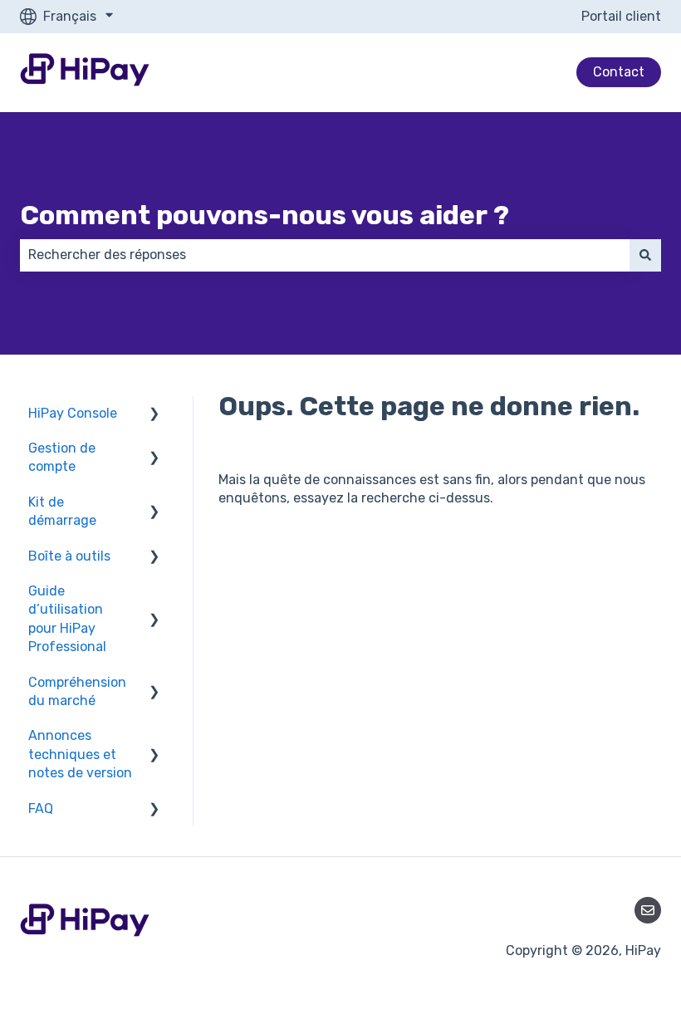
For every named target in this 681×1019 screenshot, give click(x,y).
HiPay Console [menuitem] (72, 413)
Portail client (621, 16)
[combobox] (325, 255)
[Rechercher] (645, 255)
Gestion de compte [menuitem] (62, 457)
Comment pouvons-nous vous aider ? (264, 215)
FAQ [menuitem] (40, 808)
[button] (154, 415)
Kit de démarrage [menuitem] (62, 511)
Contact (618, 72)
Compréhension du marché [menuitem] (77, 691)
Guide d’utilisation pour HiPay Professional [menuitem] (67, 618)
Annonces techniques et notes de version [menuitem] (80, 754)
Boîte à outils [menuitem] (69, 556)
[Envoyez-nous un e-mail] (647, 910)
